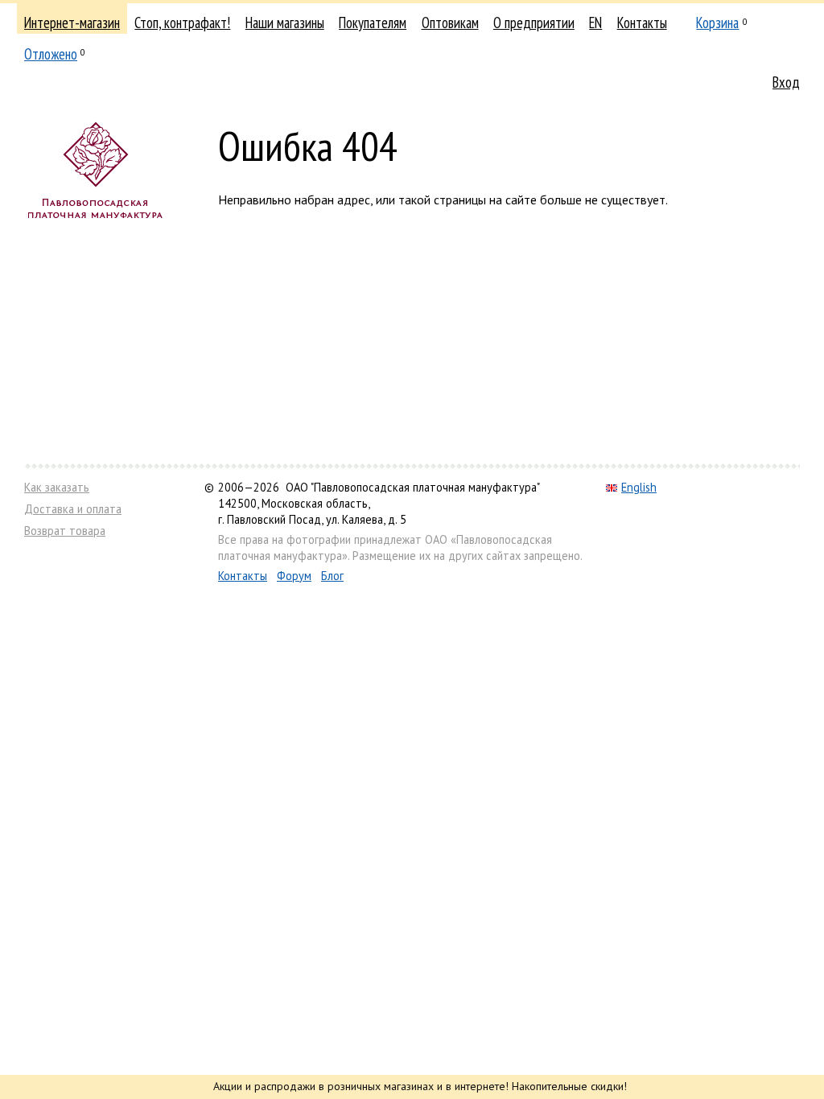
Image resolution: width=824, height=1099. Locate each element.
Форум (294, 575)
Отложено (50, 54)
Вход (786, 82)
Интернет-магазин (72, 22)
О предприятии (534, 22)
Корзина (717, 22)
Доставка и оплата (73, 509)
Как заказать (56, 487)
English (639, 487)
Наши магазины (284, 22)
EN (595, 22)
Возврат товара (64, 530)
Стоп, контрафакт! (182, 22)
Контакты (642, 22)
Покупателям (372, 22)
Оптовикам (450, 22)
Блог (332, 575)
